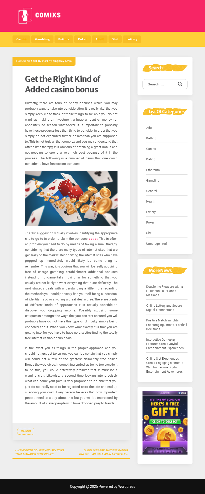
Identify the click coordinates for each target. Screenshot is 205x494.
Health (150, 201)
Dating (150, 159)
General (151, 191)
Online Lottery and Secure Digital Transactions (164, 308)
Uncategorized (156, 244)
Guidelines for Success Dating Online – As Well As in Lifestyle (103, 452)
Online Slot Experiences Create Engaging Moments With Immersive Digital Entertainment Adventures (164, 365)
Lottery (131, 39)
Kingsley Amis (62, 61)
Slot (115, 39)
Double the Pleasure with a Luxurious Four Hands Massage (164, 291)
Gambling (42, 39)
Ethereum (153, 170)
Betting (64, 39)
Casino (21, 39)
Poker (82, 39)
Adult (100, 39)
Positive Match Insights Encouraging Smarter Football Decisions (166, 325)
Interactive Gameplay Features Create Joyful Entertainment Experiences (165, 344)
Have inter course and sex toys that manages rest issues (39, 452)
